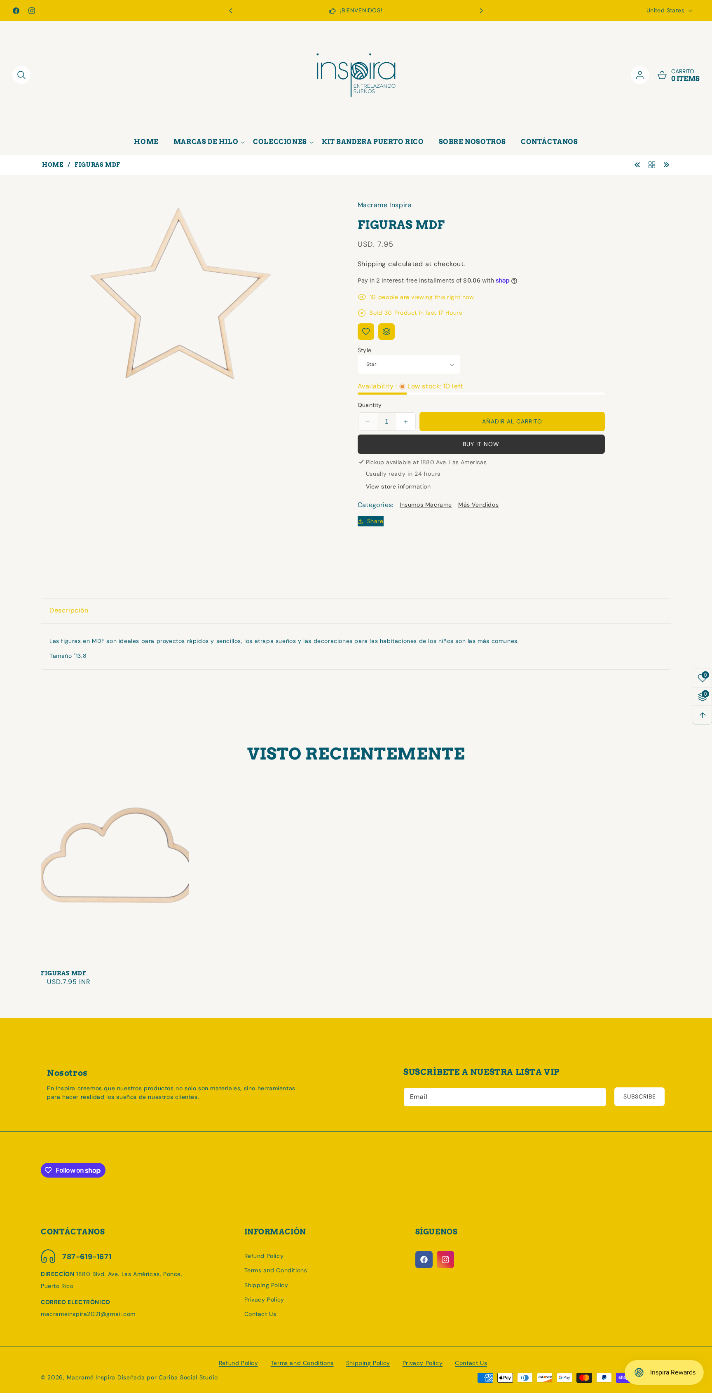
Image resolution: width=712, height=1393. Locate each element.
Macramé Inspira (91, 1377)
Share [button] (375, 521)
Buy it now (481, 444)
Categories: (375, 504)
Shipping (372, 263)
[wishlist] (366, 331)
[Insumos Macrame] (652, 164)
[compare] (386, 331)
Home (52, 164)
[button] (481, 10)
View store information (398, 486)
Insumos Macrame (426, 504)
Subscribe (639, 1096)
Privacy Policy (264, 1299)
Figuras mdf (64, 973)
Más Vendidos (478, 504)
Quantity (370, 405)
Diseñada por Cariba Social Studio (167, 1377)
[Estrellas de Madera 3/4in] (637, 164)
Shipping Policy (266, 1285)
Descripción (69, 610)
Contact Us (260, 1314)
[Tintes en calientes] (666, 164)
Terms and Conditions (275, 1270)
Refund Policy (264, 1256)
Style (365, 350)
